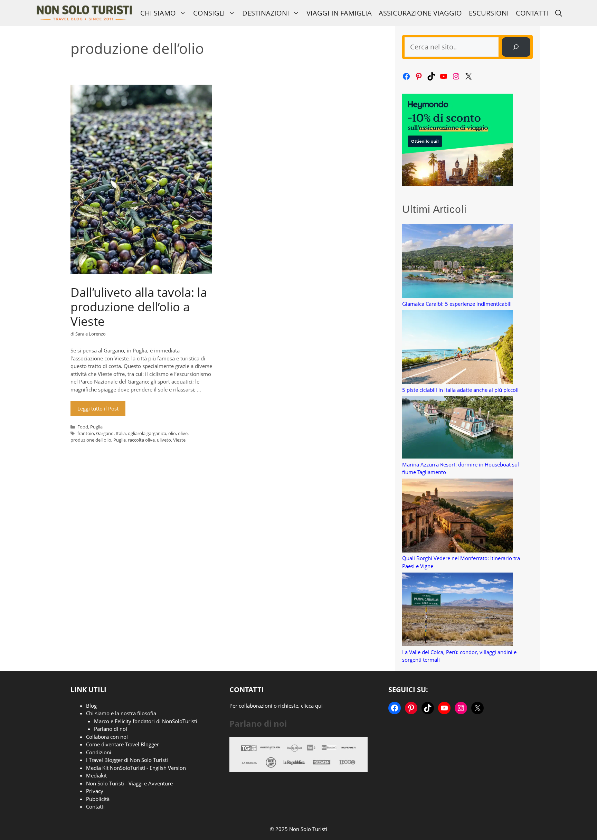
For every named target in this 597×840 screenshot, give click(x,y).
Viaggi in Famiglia (339, 13)
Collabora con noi (107, 736)
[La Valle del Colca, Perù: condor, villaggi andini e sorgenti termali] (457, 610)
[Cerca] (516, 47)
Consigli (209, 13)
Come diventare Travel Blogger (122, 744)
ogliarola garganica (147, 433)
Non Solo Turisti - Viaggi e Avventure (129, 783)
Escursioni (489, 13)
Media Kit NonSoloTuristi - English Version (136, 767)
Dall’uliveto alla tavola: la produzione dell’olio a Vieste (138, 306)
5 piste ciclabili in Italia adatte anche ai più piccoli (460, 389)
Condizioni (98, 752)
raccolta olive (141, 440)
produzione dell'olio (90, 440)
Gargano (105, 433)
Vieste (179, 440)
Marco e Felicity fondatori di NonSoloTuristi (145, 721)
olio (172, 433)
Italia (121, 433)
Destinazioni (265, 13)
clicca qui (312, 705)
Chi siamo (158, 13)
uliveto (164, 440)
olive (183, 433)
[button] (559, 13)
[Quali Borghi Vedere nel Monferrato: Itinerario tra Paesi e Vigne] (457, 516)
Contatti (532, 13)
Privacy (94, 790)
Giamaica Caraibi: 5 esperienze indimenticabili (457, 303)
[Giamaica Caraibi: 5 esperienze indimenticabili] (457, 262)
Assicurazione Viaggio (420, 13)
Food (82, 427)
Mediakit (96, 775)
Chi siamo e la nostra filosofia (121, 713)
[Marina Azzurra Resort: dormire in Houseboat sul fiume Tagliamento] (457, 428)
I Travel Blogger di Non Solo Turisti (127, 759)
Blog (91, 705)
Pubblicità (98, 798)
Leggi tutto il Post (98, 408)
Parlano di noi (110, 728)
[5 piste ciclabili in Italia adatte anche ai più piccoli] (457, 348)
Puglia (96, 427)
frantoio (85, 433)
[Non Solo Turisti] (84, 13)
